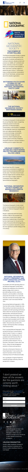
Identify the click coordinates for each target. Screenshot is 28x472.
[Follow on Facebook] (4, 422)
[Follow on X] (7, 422)
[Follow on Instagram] (14, 422)
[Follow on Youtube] (10, 422)
